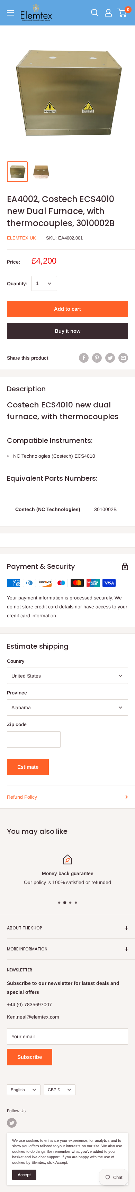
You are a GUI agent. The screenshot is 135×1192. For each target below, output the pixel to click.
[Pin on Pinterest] (97, 358)
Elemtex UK (21, 238)
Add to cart (67, 309)
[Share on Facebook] (84, 358)
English (18, 1089)
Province (17, 692)
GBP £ (54, 1089)
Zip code (17, 724)
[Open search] (95, 13)
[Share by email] (123, 358)
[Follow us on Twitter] (12, 1123)
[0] (122, 13)
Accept (24, 1174)
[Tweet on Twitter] (110, 358)
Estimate (27, 767)
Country (16, 661)
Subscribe (29, 1057)
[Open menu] (10, 12)
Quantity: (17, 283)
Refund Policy (22, 797)
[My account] (108, 13)
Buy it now (67, 331)
